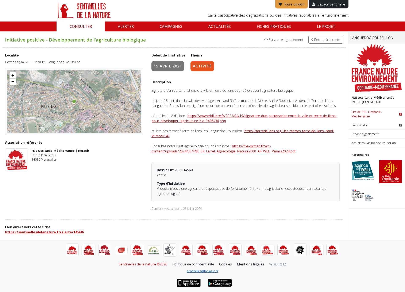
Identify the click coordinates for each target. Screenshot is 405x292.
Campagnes (171, 26)
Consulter (81, 26)
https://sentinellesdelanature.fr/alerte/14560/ (44, 232)
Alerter (126, 26)
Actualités (219, 26)
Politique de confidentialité (193, 264)
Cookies (225, 264)
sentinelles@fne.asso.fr (202, 271)
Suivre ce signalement (285, 39)
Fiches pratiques (274, 26)
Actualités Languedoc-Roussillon (373, 143)
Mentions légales (250, 264)
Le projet (326, 26)
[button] (12, 75)
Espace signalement (365, 134)
